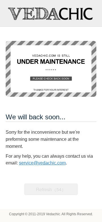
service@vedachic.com (42, 163)
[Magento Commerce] (51, 13)
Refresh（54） (51, 189)
